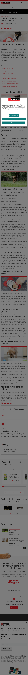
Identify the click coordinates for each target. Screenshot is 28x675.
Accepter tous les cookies (14, 119)
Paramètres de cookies (13, 115)
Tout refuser (13, 122)
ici (22, 108)
